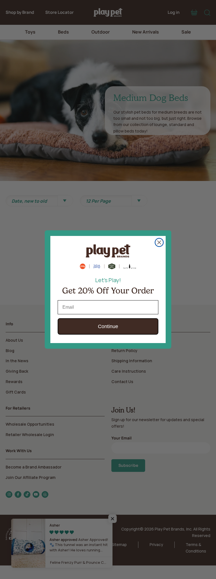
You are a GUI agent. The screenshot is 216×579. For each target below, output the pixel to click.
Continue (108, 326)
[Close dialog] (159, 242)
